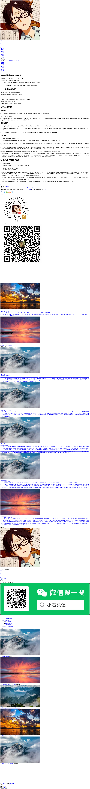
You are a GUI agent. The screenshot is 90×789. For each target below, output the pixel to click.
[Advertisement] (37, 274)
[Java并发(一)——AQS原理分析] (20, 762)
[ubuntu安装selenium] (20, 655)
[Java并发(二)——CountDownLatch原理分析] (20, 734)
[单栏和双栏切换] (5, 786)
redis (24, 78)
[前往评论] (4, 787)
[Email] (1, 579)
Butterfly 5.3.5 (12, 783)
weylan (7, 186)
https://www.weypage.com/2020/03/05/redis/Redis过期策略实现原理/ (20, 187)
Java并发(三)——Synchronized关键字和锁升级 (10, 708)
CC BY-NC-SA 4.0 (27, 189)
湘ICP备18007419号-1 (6, 784)
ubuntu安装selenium (4, 656)
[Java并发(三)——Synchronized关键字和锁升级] (20, 706)
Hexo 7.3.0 (5, 783)
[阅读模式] (1, 786)
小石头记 (45, 189)
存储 (20, 78)
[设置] (1, 788)
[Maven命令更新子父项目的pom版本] (20, 682)
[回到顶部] (6, 788)
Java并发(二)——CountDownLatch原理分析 (9, 735)
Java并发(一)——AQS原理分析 (7, 763)
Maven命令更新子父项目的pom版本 (8, 684)
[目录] (3, 788)
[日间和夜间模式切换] (3, 786)
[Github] (0, 579)
